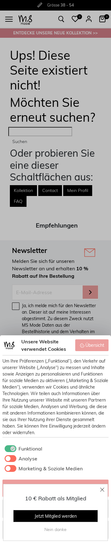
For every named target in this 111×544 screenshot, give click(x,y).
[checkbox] (22, 448)
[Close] (102, 489)
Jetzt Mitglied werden (56, 516)
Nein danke (55, 529)
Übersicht (94, 345)
